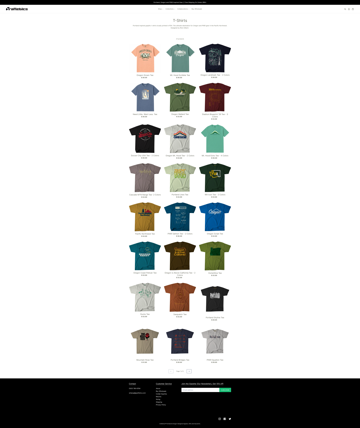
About (158, 388)
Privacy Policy (161, 405)
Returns (158, 397)
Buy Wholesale (161, 391)
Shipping (159, 402)
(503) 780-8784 (134, 388)
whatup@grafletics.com (137, 393)
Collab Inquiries (161, 394)
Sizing (158, 399)
